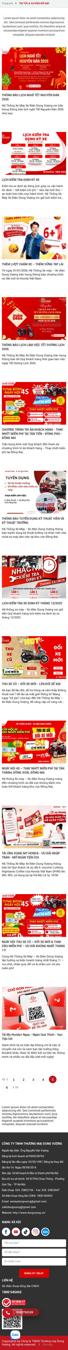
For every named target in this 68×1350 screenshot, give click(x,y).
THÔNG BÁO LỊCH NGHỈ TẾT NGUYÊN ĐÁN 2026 (30, 97)
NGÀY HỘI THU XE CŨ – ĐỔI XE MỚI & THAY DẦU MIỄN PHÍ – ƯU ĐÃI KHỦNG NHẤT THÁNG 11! (33, 946)
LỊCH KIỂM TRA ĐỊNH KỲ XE (20, 180)
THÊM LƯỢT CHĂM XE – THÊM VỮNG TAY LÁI (32, 264)
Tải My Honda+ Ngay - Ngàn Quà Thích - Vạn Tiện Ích (32, 1037)
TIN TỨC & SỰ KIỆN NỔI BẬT (34, 3)
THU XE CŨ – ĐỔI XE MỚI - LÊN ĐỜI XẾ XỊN (31, 684)
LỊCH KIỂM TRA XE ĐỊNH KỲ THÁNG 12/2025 (32, 603)
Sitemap (47, 1344)
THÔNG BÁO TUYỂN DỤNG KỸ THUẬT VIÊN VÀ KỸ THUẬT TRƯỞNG (33, 521)
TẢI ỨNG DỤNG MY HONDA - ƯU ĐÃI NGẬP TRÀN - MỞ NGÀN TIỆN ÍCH (31, 855)
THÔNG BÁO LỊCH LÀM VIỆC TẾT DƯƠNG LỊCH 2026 (33, 347)
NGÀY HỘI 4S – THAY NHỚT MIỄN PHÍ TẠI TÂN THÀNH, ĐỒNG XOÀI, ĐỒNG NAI (33, 770)
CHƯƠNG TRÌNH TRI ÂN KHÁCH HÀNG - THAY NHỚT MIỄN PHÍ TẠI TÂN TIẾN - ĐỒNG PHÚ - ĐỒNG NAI (32, 434)
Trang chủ (7, 3)
